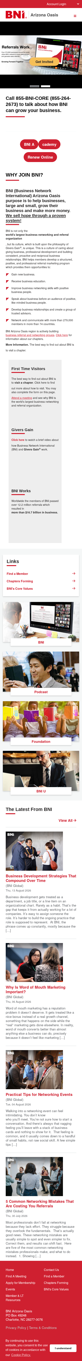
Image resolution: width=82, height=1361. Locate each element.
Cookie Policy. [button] (21, 1355)
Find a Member (17, 573)
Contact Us (51, 1269)
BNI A (29, 144)
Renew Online (40, 157)
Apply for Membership (20, 1282)
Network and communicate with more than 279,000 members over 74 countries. (41, 46)
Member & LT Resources (15, 1297)
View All (66, 820)
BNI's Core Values (20, 588)
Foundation (41, 741)
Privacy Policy (16, 1327)
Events (10, 1289)
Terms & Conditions (43, 1327)
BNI (41, 642)
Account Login (56, 4)
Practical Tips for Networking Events (39, 1094)
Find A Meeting (16, 1276)
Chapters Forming (20, 581)
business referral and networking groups (30, 335)
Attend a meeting (21, 398)
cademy (49, 144)
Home (10, 1269)
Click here (62, 335)
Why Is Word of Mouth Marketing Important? (35, 989)
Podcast (41, 691)
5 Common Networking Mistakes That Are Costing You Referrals (40, 1203)
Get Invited (41, 66)
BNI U (41, 791)
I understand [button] (63, 1348)
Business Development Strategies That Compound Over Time (41, 878)
